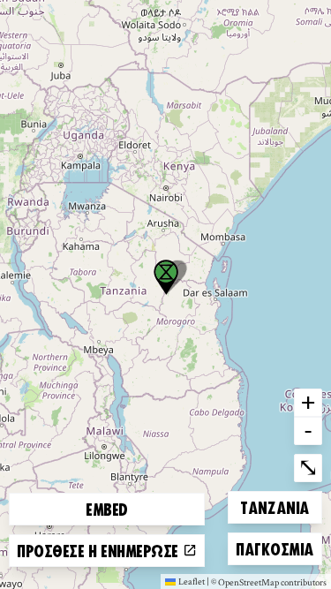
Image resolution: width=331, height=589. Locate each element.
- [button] (308, 430)
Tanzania (274, 506)
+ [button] (308, 402)
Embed (107, 509)
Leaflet (191, 581)
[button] (166, 277)
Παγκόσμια (274, 548)
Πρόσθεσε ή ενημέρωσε (100, 550)
